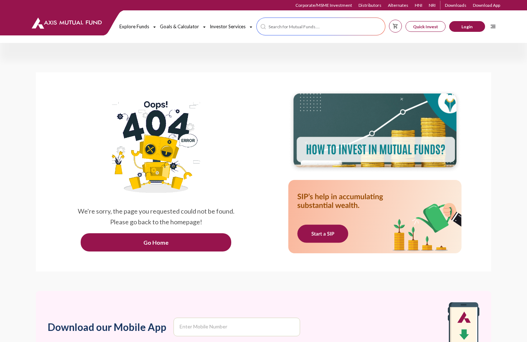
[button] (321, 26)
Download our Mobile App (107, 327)
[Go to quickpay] (375, 217)
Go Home (155, 242)
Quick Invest (425, 26)
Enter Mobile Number (203, 326)
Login (467, 26)
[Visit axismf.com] (375, 131)
